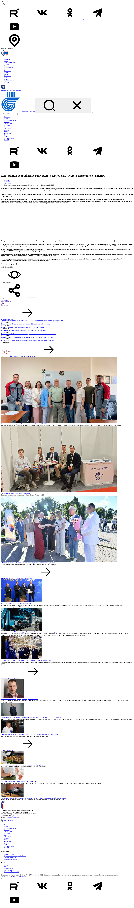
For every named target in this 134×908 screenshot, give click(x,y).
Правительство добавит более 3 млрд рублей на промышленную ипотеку (23, 330)
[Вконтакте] (42, 19)
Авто (6, 79)
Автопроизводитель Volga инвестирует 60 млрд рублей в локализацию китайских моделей (29, 632)
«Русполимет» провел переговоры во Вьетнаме (15, 493)
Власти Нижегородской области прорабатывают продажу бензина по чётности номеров (28, 340)
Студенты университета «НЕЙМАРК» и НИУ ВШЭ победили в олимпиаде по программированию (32, 320)
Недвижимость (9, 67)
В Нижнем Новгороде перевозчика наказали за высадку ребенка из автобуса (24, 327)
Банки (6, 61)
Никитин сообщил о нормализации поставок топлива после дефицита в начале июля (27, 337)
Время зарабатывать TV (11, 872)
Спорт (6, 74)
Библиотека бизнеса (10, 870)
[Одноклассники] (70, 19)
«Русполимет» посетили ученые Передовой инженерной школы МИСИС (24, 424)
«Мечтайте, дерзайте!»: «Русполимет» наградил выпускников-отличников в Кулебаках (28, 563)
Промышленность (10, 62)
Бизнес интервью (6, 678)
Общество (7, 76)
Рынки (6, 865)
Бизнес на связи (9, 854)
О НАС (3, 876)
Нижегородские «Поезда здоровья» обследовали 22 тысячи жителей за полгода (25, 324)
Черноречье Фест (6, 301)
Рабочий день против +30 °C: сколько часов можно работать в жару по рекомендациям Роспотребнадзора (33, 798)
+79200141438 (17, 815)
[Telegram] (97, 19)
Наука (6, 77)
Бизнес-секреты (9, 868)
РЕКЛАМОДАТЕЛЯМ (13, 876)
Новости (7, 59)
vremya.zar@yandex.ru (12, 817)
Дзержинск (4, 305)
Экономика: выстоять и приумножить (12, 578)
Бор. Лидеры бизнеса (11, 859)
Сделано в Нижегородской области (15, 856)
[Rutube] (14, 19)
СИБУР (3, 303)
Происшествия (9, 81)
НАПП (6, 82)
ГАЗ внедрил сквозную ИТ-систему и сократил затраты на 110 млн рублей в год (26, 660)
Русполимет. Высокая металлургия (22, 356)
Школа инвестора (9, 867)
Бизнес (6, 72)
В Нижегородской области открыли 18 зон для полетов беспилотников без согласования (28, 334)
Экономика (7, 71)
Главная (6, 180)
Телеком (6, 64)
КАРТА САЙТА (25, 876)
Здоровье (3, 750)
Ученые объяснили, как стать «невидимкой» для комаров (18, 781)
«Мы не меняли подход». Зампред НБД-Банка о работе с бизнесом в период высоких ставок (29, 734)
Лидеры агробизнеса (10, 857)
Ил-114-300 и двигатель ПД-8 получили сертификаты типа (19, 603)
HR (5, 69)
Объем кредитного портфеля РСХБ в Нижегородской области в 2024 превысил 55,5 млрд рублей (31, 717)
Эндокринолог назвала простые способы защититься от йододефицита (23, 765)
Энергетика (8, 66)
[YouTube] (14, 33)
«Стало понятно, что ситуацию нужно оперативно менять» (19, 699)
